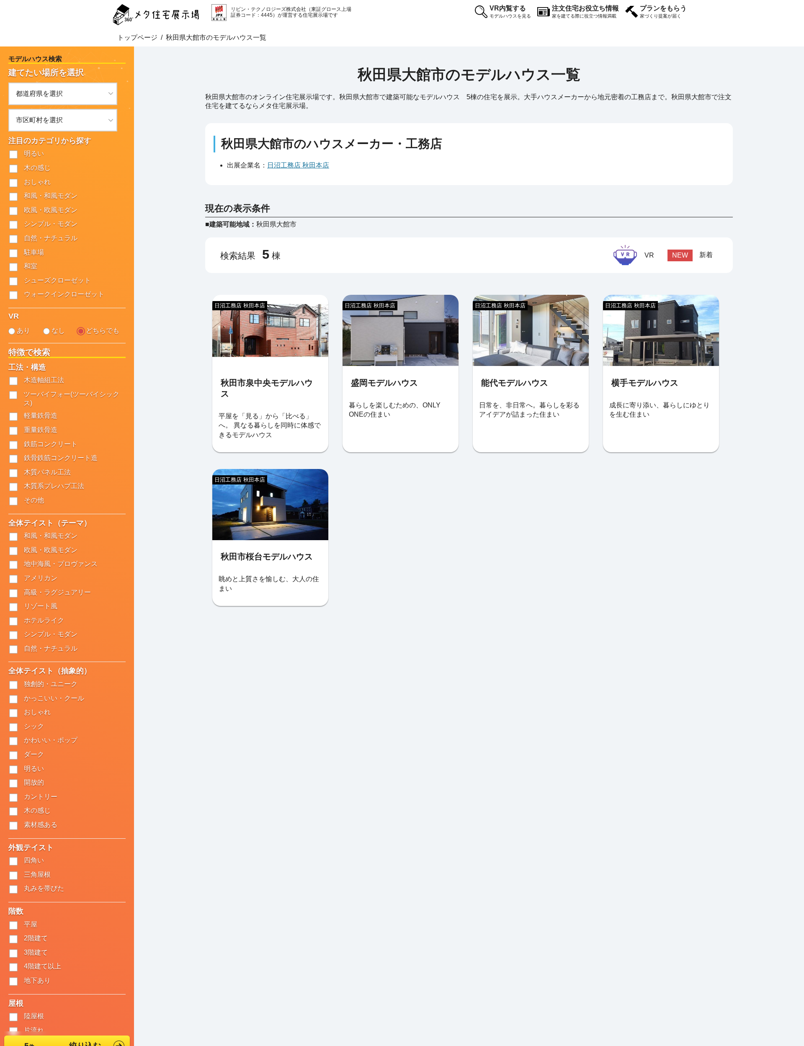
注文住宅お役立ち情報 (585, 11)
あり (23, 330)
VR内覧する (510, 11)
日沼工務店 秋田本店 (298, 165)
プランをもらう (663, 11)
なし (58, 330)
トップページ (137, 37)
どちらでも (102, 330)
